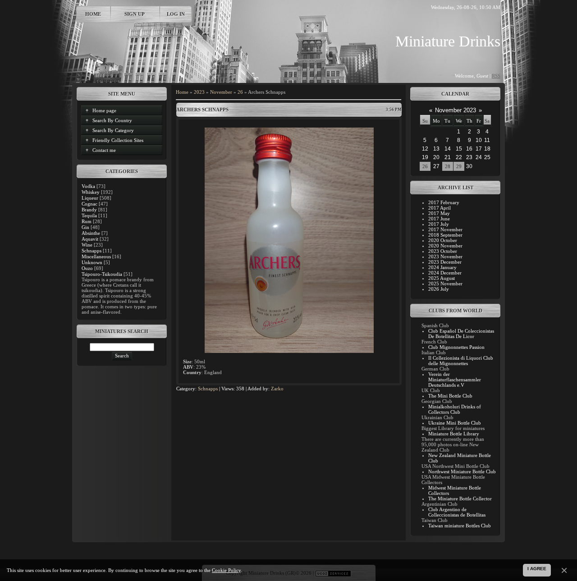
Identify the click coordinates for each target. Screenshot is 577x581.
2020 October (442, 240)
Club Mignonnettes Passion (456, 347)
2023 (199, 92)
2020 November (445, 245)
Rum (87, 221)
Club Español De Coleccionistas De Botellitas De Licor (461, 333)
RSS (496, 75)
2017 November (445, 229)
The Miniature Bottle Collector (460, 498)
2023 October (442, 251)
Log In (176, 14)
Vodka (88, 186)
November (221, 92)
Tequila (89, 215)
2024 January (442, 267)
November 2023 (455, 110)
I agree (536, 568)
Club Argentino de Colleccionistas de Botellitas (456, 512)
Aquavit (90, 239)
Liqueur (90, 198)
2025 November (445, 283)
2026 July (438, 289)
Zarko (277, 388)
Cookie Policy (226, 570)
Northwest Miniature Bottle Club (462, 471)
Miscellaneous (96, 256)
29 (459, 166)
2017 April (439, 207)
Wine (87, 244)
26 (240, 92)
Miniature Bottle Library (453, 433)
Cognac (89, 203)
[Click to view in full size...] (289, 351)
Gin (85, 227)
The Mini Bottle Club (450, 395)
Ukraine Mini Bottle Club (454, 422)
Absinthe (91, 233)
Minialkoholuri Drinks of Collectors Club (454, 409)
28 (447, 166)
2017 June (439, 218)
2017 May (439, 213)
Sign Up (134, 14)
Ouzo (87, 268)
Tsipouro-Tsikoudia (102, 274)
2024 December (445, 272)
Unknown (92, 262)
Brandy (89, 209)
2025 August (441, 278)
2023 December (445, 262)
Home (93, 14)
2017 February (443, 202)
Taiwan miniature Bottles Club (459, 525)
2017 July (438, 224)
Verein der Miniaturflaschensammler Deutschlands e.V (454, 379)
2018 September (445, 235)
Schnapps (91, 250)
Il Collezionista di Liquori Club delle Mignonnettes (460, 360)
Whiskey (91, 192)
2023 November (445, 256)
